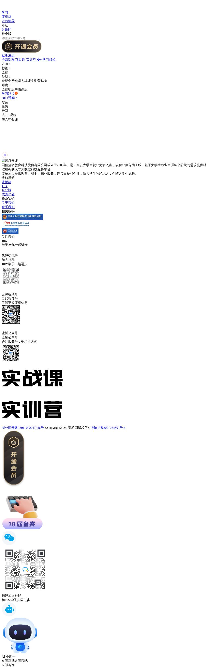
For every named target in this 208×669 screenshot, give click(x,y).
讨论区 (6, 29)
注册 (11, 55)
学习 (5, 12)
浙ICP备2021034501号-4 (109, 427)
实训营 (31, 59)
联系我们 (8, 207)
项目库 (20, 59)
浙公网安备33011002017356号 (23, 427)
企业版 (6, 190)
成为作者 (8, 194)
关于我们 (8, 202)
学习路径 (48, 59)
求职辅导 (8, 21)
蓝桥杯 (6, 16)
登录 (5, 55)
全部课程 (8, 59)
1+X (5, 186)
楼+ (39, 59)
